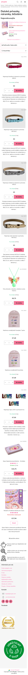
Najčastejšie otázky (6, 579)
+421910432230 (10, 597)
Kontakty (3, 575)
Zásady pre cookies (6, 584)
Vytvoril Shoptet (15, 670)
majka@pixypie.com (10, 593)
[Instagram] (10, 601)
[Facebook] (3, 601)
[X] (7, 601)
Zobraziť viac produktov (13, 39)
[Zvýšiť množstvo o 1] (13, 90)
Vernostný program (6, 570)
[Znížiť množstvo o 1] (5, 90)
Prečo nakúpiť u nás (6, 568)
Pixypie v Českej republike (8, 586)
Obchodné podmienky (7, 582)
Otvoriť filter (6, 51)
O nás (3, 573)
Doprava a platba (6, 577)
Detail (14, 523)
